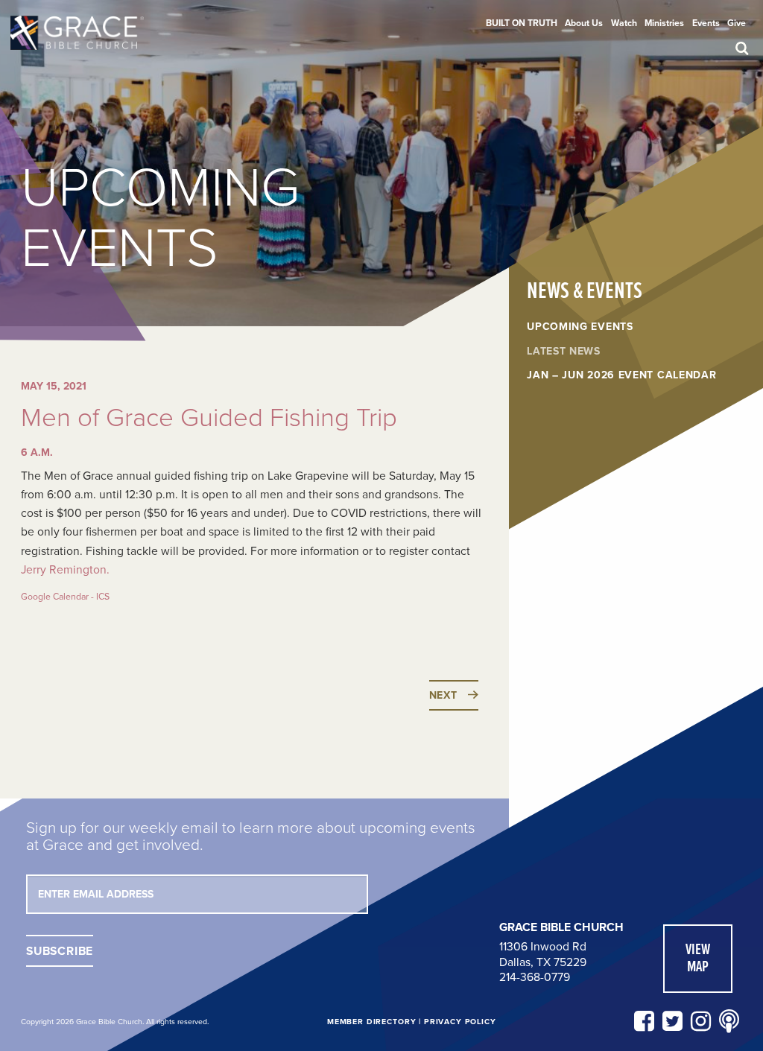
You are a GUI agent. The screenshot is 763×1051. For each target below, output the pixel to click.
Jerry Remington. (65, 570)
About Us (584, 23)
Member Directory (371, 1021)
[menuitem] (521, 23)
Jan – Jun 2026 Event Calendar (621, 375)
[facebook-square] (644, 1022)
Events (706, 23)
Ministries (664, 23)
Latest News (564, 352)
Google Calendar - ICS (65, 596)
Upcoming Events (580, 327)
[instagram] (701, 1022)
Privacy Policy (460, 1021)
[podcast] (729, 1022)
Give (736, 23)
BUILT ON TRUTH (521, 23)
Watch (624, 23)
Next (443, 695)
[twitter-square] (672, 1022)
